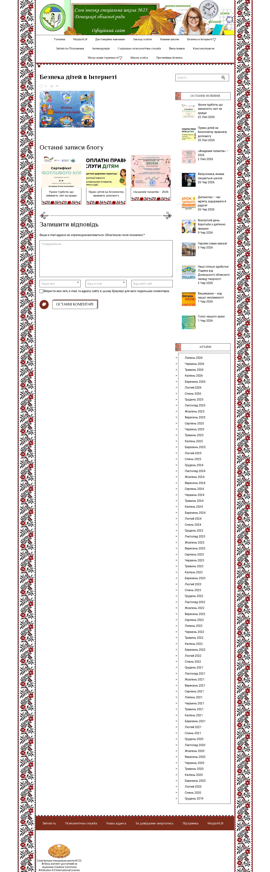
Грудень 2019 (194, 798)
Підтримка (190, 823)
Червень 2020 (194, 763)
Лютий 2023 (193, 584)
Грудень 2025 (194, 399)
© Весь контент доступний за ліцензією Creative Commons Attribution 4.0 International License (59, 867)
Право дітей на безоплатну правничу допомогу (106, 194)
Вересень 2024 (195, 483)
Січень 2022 (193, 661)
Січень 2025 (193, 459)
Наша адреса (116, 823)
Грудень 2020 (194, 739)
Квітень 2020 (194, 775)
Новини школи (169, 39)
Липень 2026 (194, 358)
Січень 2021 (193, 733)
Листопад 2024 (195, 471)
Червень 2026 (194, 364)
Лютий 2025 (193, 453)
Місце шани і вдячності (103, 58)
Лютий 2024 (193, 518)
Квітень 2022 (194, 644)
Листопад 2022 (195, 602)
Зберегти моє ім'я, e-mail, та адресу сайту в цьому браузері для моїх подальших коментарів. (106, 291)
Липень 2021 (194, 697)
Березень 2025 (195, 447)
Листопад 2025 (195, 405)
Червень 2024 (194, 495)
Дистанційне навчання (110, 39)
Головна (59, 39)
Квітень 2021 (194, 715)
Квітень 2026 (194, 375)
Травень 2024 (194, 501)
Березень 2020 (195, 780)
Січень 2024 (193, 524)
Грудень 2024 (194, 465)
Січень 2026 (193, 393)
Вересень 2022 (195, 614)
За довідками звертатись (154, 823)
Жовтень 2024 (194, 477)
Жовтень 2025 (194, 411)
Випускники (177, 49)
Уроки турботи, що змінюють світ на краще (61, 194)
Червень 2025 (194, 429)
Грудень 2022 (194, 596)
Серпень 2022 (194, 620)
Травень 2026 (194, 369)
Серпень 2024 (194, 489)
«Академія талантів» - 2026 (150, 192)
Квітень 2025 (194, 441)
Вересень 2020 (195, 757)
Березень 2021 (195, 721)
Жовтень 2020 (194, 751)
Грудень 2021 (194, 667)
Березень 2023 (195, 578)
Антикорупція (101, 49)
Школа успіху (139, 58)
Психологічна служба (81, 823)
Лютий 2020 (193, 786)
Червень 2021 (194, 703)
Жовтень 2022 (194, 608)
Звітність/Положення (70, 49)
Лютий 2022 (193, 655)
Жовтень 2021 (194, 679)
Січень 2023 (193, 590)
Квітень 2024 (194, 506)
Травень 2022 (194, 637)
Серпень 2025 (194, 423)
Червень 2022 (194, 632)
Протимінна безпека (169, 58)
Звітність (49, 823)
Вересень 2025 (195, 417)
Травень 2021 (194, 709)
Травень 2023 (194, 566)
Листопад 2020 (195, 745)
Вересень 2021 (195, 685)
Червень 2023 (194, 560)
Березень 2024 (195, 512)
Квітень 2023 (194, 572)
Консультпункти (203, 49)
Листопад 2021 (195, 673)
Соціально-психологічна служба (139, 49)
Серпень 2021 (194, 691)
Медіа (80, 39)
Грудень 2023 (194, 530)
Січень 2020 (193, 792)
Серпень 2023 (194, 554)
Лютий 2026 (193, 387)
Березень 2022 (195, 649)
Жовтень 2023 (194, 542)
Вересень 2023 (195, 548)
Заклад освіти (142, 39)
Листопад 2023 (195, 536)
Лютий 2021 (193, 727)
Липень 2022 (194, 626)
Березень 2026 (195, 381)
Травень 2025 (194, 435)
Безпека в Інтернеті (199, 39)
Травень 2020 (194, 769)
